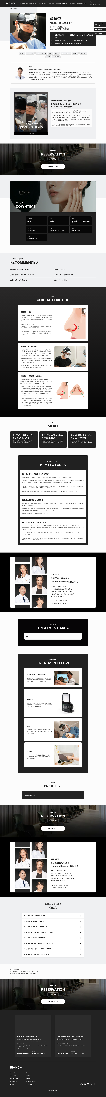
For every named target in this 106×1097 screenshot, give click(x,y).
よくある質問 (56, 56)
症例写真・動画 (14, 1078)
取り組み (22, 53)
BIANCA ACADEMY (31, 1081)
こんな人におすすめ (41, 53)
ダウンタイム (30, 53)
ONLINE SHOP (95, 4)
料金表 (48, 56)
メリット (56, 53)
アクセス (28, 1075)
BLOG (27, 1072)
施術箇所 (75, 53)
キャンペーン (13, 1081)
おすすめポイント (65, 53)
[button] (98, 29)
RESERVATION (95, 2)
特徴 (50, 53)
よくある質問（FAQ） (31, 1084)
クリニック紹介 (14, 1075)
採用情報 (28, 1078)
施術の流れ (83, 53)
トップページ (13, 1072)
